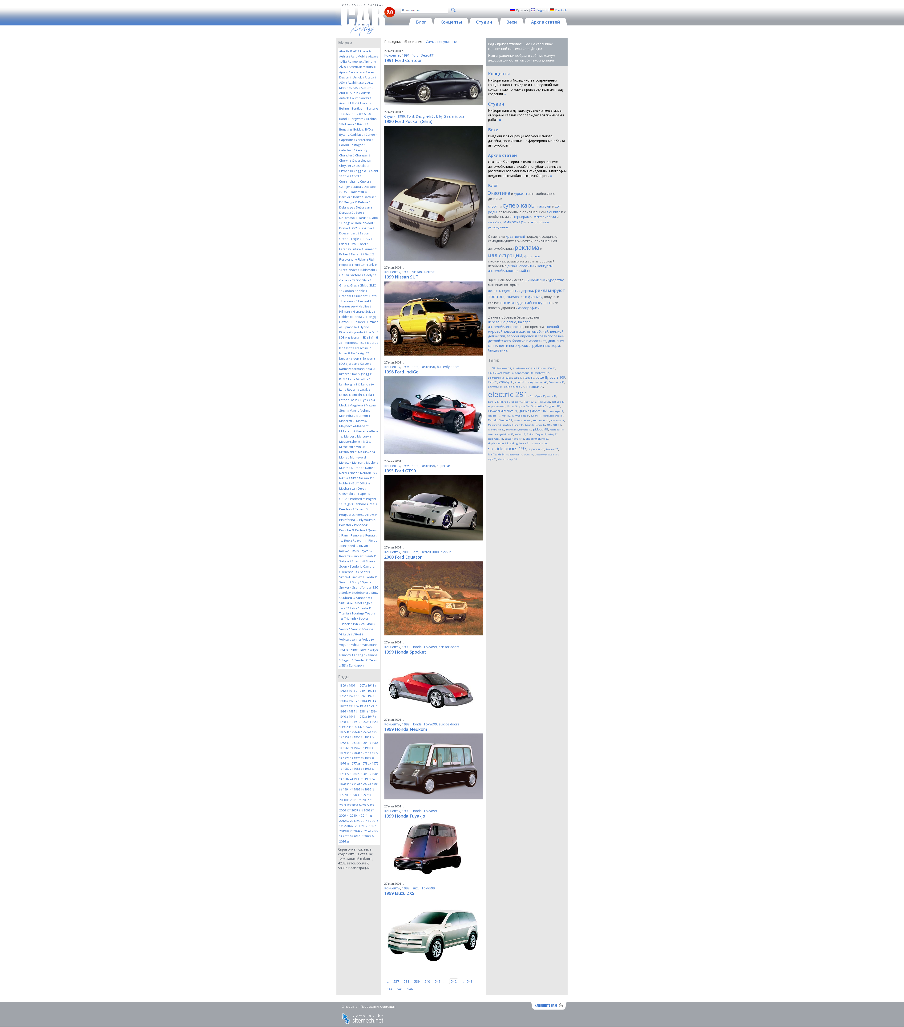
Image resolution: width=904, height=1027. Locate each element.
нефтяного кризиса (514, 345)
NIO (354, 478)
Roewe (345, 551)
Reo (348, 540)
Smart (345, 582)
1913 (353, 690)
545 (400, 989)
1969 (344, 753)
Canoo (371, 134)
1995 (359, 789)
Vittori (358, 634)
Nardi (344, 473)
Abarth (345, 51)
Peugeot (347, 514)
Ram (345, 535)
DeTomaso (348, 218)
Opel (365, 493)
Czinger (345, 186)
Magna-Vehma (361, 410)
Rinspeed (350, 546)
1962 (344, 743)
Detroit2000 (429, 552)
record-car (557, 429)
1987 (348, 779)
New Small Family (512, 424)
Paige (348, 504)
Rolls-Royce (362, 551)
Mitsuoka (366, 452)
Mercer (350, 436)
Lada (353, 379)
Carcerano (364, 140)
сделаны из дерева (517, 290)
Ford (359, 264)
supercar (443, 465)
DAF (346, 192)
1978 (366, 763)
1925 (353, 696)
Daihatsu (359, 192)
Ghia (344, 285)
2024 (359, 836)
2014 (366, 820)
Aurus (355, 93)
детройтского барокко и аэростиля (517, 341)
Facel (363, 244)
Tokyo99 (430, 647)
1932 (343, 706)
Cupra (365, 181)
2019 (344, 831)
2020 (355, 831)
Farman (370, 249)
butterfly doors (448, 366)
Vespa (370, 629)
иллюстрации (505, 255)
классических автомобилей (526, 331)
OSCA (344, 499)
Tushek (345, 624)
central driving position (531, 382)
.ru (491, 368)
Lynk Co (368, 400)
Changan (362, 155)
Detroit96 (427, 366)
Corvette (495, 387)
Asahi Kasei (357, 82)
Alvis (343, 67)
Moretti (345, 462)
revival (520, 434)
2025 (369, 836)
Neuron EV (368, 473)
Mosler (372, 462)
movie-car (557, 420)
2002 (367, 800)
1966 (348, 748)
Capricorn (347, 140)
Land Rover (349, 389)
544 (389, 989)
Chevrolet (361, 160)
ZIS (344, 665)
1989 (369, 779)
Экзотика (499, 192)
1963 (355, 743)
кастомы (544, 206)
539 (417, 981)
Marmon (363, 415)
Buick (358, 129)
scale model (495, 438)
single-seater (498, 443)
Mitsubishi (348, 452)
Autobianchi (361, 98)
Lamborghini (349, 384)
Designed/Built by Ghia (433, 116)
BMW (365, 113)
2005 (368, 805)
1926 (362, 696)
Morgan (358, 462)
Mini (360, 447)
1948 (344, 722)
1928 (343, 701)
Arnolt (358, 77)
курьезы (520, 193)
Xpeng (359, 655)
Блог (493, 185)
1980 (348, 768)
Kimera (345, 374)
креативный (515, 236)
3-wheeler (504, 368)
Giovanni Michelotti (502, 411)
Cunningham (349, 181)
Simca (344, 577)
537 (396, 981)
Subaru (348, 598)
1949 (355, 722)
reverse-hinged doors (500, 434)
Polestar (346, 525)
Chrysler (347, 166)
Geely (370, 275)
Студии (390, 116)
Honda (359, 317)
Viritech (345, 634)
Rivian (364, 546)
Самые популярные (441, 41)
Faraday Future (351, 249)
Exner (493, 401)
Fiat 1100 (530, 401)
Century (363, 150)
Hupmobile (350, 327)
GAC (344, 275)
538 (406, 981)
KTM (343, 379)
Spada (368, 582)
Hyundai (359, 332)
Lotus (355, 400)
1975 (369, 758)
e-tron (551, 396)
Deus (364, 218)
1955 (344, 732)
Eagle (356, 239)
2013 (355, 820)
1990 (344, 784)
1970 (355, 753)
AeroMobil (359, 56)
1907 (362, 685)
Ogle (362, 488)
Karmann (359, 369)
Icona (356, 337)
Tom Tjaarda (496, 454)
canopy (506, 382)
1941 (353, 716)
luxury (536, 415)
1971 (366, 753)
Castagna (357, 145)
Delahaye (347, 207)
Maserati (347, 421)
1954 (368, 727)
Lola (370, 395)
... (388, 981)
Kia (371, 369)
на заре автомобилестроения (509, 324)
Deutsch (561, 10)
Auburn (367, 88)
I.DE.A (345, 337)
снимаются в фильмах (524, 297)
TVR (356, 624)
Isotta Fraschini (358, 348)
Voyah (345, 644)
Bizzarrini (350, 113)
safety (553, 434)
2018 (371, 826)
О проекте (350, 1006)
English (542, 10)
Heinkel (364, 301)
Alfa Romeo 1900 (544, 368)
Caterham (347, 150)
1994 (348, 789)
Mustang (494, 424)
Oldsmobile (349, 493)
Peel (373, 504)
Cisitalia (362, 166)
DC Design (348, 202)
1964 (366, 743)
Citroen (346, 171)
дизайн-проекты (520, 266)
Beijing (345, 108)
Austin (366, 93)
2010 (355, 815)
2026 (344, 841)
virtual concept (507, 459)
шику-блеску (535, 280)
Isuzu (345, 353)
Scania (372, 561)
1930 (362, 701)
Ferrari (357, 254)
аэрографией (529, 308)
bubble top (513, 377)
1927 (371, 696)
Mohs (344, 457)
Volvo (368, 639)
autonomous (522, 373)
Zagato (347, 660)
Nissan (366, 478)
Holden (345, 317)
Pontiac (361, 525)
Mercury (364, 436)
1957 (366, 732)
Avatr (344, 103)
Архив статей (502, 155)
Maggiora (357, 405)
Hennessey (348, 306)
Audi (344, 93)
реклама (527, 247)
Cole (347, 176)
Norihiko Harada (535, 424)
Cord (356, 176)
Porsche (347, 530)
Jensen (369, 358)
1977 (355, 763)
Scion (344, 566)
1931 (371, 701)
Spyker (345, 587)
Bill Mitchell (496, 377)
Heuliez (365, 306)
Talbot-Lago (362, 603)
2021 (366, 831)
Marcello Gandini (500, 420)
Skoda (371, 577)
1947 (372, 716)
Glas (354, 285)
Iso (342, 348)
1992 (366, 784)
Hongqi (372, 317)
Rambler (358, 535)
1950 (366, 722)
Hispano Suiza (364, 311)
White (356, 644)
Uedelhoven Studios (546, 454)
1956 (355, 732)
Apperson (359, 72)
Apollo (344, 72)
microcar (459, 116)
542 (453, 981)
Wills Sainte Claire (355, 650)
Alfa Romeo (352, 61)
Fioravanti (348, 259)
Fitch (373, 259)
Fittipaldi (346, 264)
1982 (369, 768)
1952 (346, 727)
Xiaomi (347, 655)
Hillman (345, 311)
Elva (354, 244)
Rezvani (360, 540)
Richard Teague (536, 434)
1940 (343, 716)
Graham (346, 296)
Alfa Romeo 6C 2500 (499, 373)
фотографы (532, 256)
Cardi (344, 145)
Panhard (361, 504)
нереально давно (502, 322)
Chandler (347, 155)
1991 (355, 784)
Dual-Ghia (366, 228)
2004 (356, 805)
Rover (344, 556)
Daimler (345, 197)
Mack (344, 405)
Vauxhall (368, 624)
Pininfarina (349, 520)
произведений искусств (526, 302)
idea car (493, 415)
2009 (344, 815)
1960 (359, 737)
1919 (362, 690)
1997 (344, 795)
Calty (492, 382)
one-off (554, 424)
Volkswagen (350, 639)
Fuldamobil (369, 270)
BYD (369, 129)
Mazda (362, 426)
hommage (556, 411)
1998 (355, 795)
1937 (353, 711)
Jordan (353, 363)
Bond (344, 119)
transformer (514, 454)
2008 (369, 810)
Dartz (358, 197)
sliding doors (520, 443)
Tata (344, 608)
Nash (354, 473)
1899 (343, 685)
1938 (363, 711)
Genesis (347, 280)
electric (508, 394)
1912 (343, 690)
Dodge (347, 223)
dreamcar (534, 387)
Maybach (347, 426)
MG (367, 441)
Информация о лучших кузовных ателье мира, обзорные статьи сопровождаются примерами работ (526, 115)
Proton (361, 530)
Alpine (369, 61)
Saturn (345, 561)
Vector (345, 629)
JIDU (343, 363)
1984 (355, 774)
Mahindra (347, 415)
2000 (344, 800)
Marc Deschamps (553, 415)
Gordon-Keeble (355, 291)
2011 (366, 815)
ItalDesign (360, 353)
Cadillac (357, 134)
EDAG (367, 239)
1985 (366, 774)
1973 (348, 758)
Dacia (358, 186)
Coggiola (361, 171)
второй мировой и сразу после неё (535, 336)
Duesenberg (349, 233)
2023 (348, 836)
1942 (362, 716)
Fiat (370, 254)
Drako (344, 228)
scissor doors (449, 647)
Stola (346, 592)
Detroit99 (431, 272)
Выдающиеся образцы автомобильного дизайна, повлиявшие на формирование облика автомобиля (526, 140)
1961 (369, 737)
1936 (343, 711)
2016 (349, 826)
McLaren (347, 431)
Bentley (358, 108)
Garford (356, 275)
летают (494, 290)
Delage (364, 202)
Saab (370, 556)
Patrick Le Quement (518, 429)
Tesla (365, 608)
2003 (345, 805)
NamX (370, 468)
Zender (361, 660)
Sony (356, 582)
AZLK (354, 103)
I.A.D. (373, 332)
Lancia (367, 384)
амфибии (494, 222)
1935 (373, 706)
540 (427, 981)
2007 (357, 810)
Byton (344, 134)
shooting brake (537, 438)
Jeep (358, 358)
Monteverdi (359, 457)
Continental (556, 382)
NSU (355, 483)
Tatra (354, 608)
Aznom (365, 103)
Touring (358, 613)
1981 (359, 768)
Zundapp (356, 665)
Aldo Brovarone (522, 368)
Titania (345, 613)
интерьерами (520, 216)
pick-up (446, 552)
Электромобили (544, 217)
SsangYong (362, 587)
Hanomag (349, 301)
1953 (357, 727)
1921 (371, 690)
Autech (345, 98)
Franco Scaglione (518, 406)
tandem (552, 449)
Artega (370, 77)
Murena (357, 468)
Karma (345, 369)
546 (410, 989)
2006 (345, 810)
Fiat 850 (558, 401)
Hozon (345, 322)
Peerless (346, 509)
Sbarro (358, 561)
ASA (343, 82)
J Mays (505, 415)
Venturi (357, 629)
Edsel (344, 244)
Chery (345, 160)
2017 (360, 826)
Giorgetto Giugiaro (545, 406)
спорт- (493, 206)
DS (354, 228)
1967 (359, 748)
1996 (369, 789)
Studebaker (361, 592)
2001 (356, 800)
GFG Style (363, 280)
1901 (353, 685)
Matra (361, 421)
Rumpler (358, 556)
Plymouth (367, 520)
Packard (357, 499)
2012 (344, 820)
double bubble (514, 387)
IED (365, 337)
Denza (345, 212)
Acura (365, 51)
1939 (373, 711)
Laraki (365, 389)
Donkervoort (365, 223)
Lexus (345, 395)
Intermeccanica (355, 342)
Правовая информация (378, 1006)
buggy (528, 377)
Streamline (539, 443)
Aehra (344, 56)
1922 (343, 696)
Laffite (365, 379)
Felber (344, 254)
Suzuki (345, 603)
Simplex (357, 577)
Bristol (362, 124)
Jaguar (345, 358)
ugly (492, 459)
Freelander (350, 270)
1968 (369, 748)
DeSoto (357, 212)
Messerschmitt (350, 441)
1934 (363, 706)
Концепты (392, 55)
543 (466, 981)
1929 (353, 701)
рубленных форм (546, 345)
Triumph (351, 618)
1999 (366, 795)
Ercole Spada (537, 396)
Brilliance (348, 124)
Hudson (358, 322)
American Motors (362, 67)
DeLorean (364, 207)
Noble (344, 483)
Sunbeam (364, 598)
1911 (371, 685)
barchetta (541, 373)
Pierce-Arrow (366, 514)
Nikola (344, 478)
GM (364, 285)
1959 (348, 737)
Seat (365, 572)
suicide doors (449, 724)
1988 (359, 779)
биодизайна (497, 350)
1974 (359, 758)
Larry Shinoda (520, 415)
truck (528, 454)
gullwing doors (533, 411)
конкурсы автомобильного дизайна (520, 268)
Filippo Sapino (496, 406)
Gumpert (361, 296)
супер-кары (519, 205)
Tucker (365, 618)
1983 (344, 774)
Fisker (363, 259)
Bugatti (346, 129)
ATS (356, 88)
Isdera (373, 342)
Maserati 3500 (522, 420)
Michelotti (347, 447)
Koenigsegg (362, 374)
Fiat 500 (544, 401)
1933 (354, 706)
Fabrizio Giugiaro (511, 401)
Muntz (344, 468)
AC (356, 51)
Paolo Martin (496, 429)
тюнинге (553, 212)
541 (440, 981)
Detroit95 (427, 465)
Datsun (370, 197)
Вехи (493, 129)
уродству (556, 280)
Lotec (344, 400)
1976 (344, 763)
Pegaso (361, 509)
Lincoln (358, 395)
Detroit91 (427, 55)
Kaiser (365, 363)
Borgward (358, 119)
